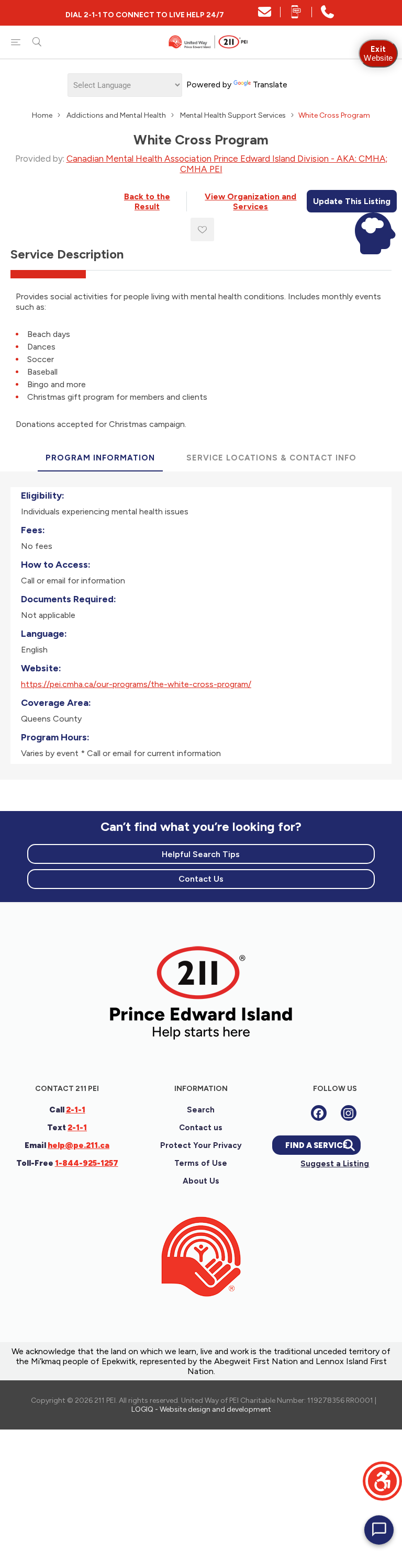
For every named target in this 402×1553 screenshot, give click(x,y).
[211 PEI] (209, 41)
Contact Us (201, 879)
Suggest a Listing (334, 1163)
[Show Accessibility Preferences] (382, 1481)
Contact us (200, 1127)
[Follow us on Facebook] (319, 1113)
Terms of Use (200, 1163)
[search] (36, 41)
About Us (201, 1181)
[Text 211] (296, 15)
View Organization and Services (250, 201)
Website (378, 53)
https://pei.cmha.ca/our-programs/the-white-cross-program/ (136, 684)
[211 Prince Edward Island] (201, 1050)
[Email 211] (264, 15)
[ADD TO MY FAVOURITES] (202, 229)
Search (201, 1110)
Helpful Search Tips (201, 854)
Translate (270, 84)
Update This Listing (351, 201)
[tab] (100, 458)
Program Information (100, 458)
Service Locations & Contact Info (271, 458)
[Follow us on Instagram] (348, 1113)
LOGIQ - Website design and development (201, 1409)
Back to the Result (147, 201)
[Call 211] (327, 15)
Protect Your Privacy (201, 1145)
